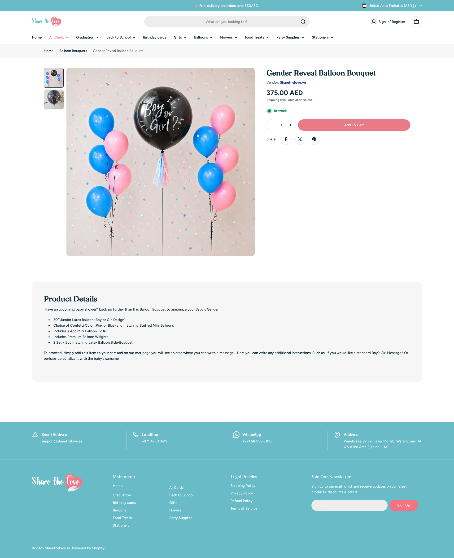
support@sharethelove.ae (61, 441)
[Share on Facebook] (286, 139)
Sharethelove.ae (293, 82)
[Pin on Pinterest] (314, 139)
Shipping (272, 100)
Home (48, 51)
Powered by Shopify (88, 548)
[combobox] (227, 21)
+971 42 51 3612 (154, 441)
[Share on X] (300, 139)
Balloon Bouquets (73, 51)
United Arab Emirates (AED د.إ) (392, 6)
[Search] (303, 22)
